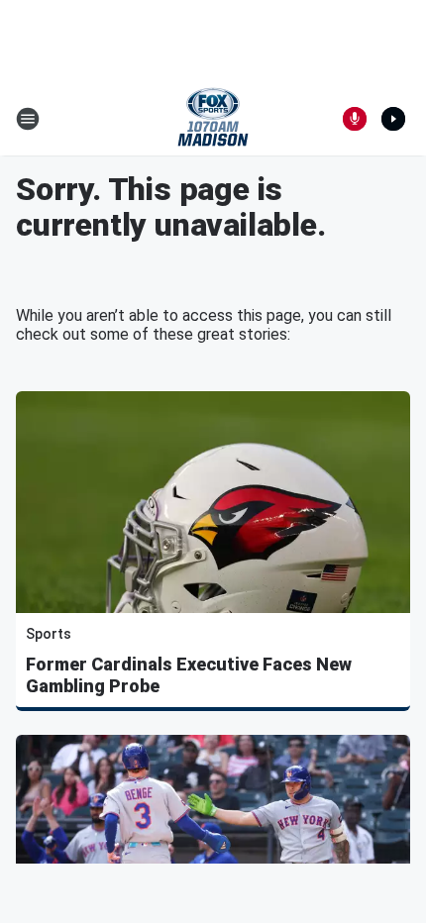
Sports (48, 634)
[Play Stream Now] (393, 119)
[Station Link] (213, 119)
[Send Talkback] (355, 119)
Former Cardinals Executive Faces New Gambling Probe (189, 675)
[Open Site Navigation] (28, 119)
